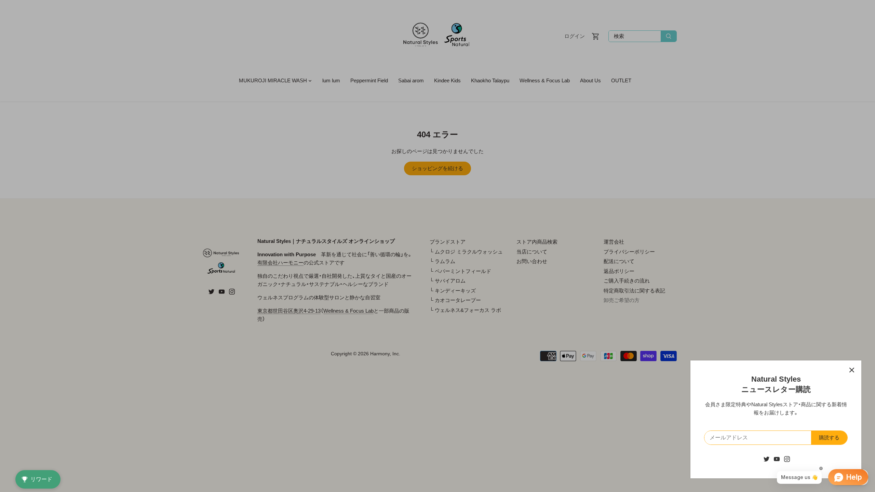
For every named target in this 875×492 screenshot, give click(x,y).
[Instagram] (787, 458)
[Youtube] (777, 458)
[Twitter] (766, 458)
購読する (829, 437)
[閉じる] (851, 370)
